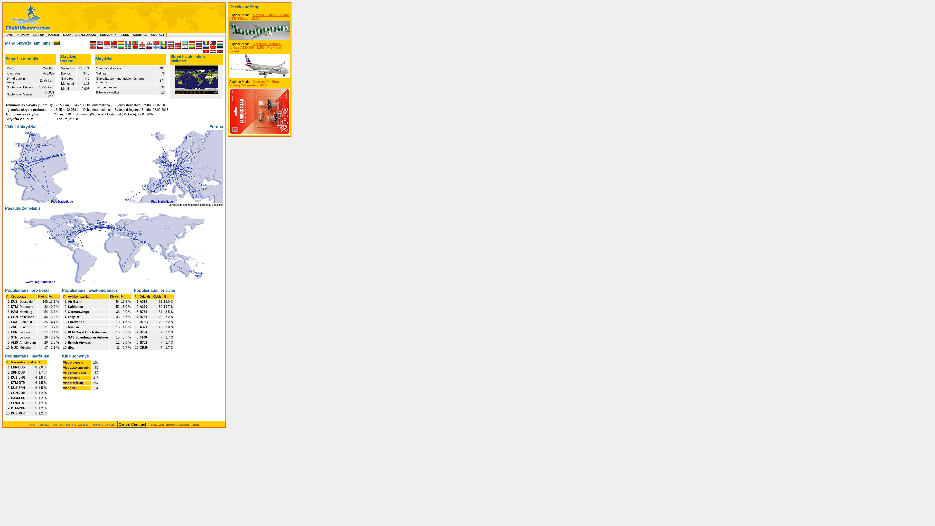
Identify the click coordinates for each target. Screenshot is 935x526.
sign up (57, 424)
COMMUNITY (108, 34)
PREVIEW (23, 34)
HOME (9, 34)
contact (109, 424)
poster (70, 424)
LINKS (125, 34)
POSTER (53, 34)
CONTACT (157, 34)
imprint (97, 424)
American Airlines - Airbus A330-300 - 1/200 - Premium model (255, 47)
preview (44, 424)
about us (83, 424)
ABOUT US (140, 34)
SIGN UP (38, 34)
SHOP (67, 34)
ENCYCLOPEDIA (85, 34)
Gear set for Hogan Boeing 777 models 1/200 (255, 83)
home (32, 424)
